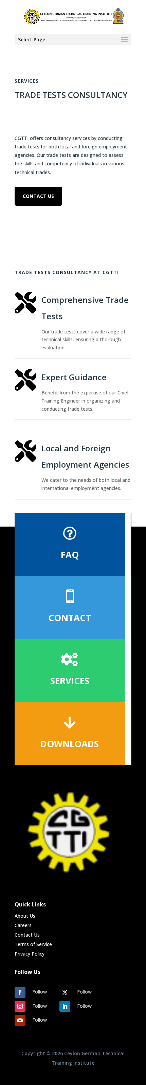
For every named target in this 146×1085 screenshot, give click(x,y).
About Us (25, 916)
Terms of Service (33, 944)
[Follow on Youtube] (20, 1020)
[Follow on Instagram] (20, 1006)
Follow (39, 991)
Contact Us (38, 196)
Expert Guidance (74, 377)
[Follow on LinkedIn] (64, 1006)
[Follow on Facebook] (20, 992)
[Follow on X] (64, 992)
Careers (23, 925)
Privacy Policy (29, 953)
